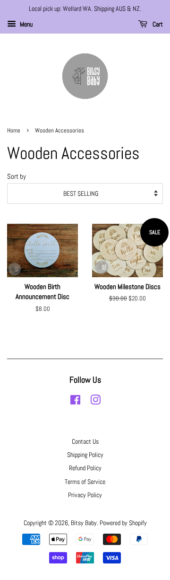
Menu (25, 24)
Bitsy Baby (84, 522)
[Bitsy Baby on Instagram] (95, 401)
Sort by (16, 176)
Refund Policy (85, 468)
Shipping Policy (85, 454)
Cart (157, 24)
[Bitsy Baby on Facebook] (75, 401)
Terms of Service (85, 481)
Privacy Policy (85, 495)
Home (13, 130)
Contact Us (85, 441)
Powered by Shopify (123, 522)
